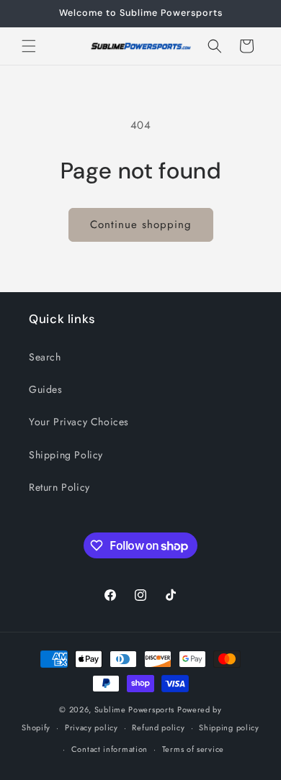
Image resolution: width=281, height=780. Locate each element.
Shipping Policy (66, 455)
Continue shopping (141, 224)
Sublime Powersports (134, 709)
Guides (46, 389)
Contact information (109, 749)
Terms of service (193, 749)
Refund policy (158, 727)
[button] (29, 46)
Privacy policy (91, 727)
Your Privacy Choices (79, 421)
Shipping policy (229, 727)
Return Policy (59, 487)
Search (45, 357)
